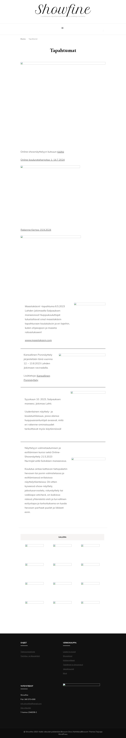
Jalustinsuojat (68, 669)
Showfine (63, 9)
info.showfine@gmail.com (31, 703)
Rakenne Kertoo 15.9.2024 (36, 229)
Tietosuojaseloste (28, 652)
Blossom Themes (88, 732)
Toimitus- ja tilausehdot (30, 656)
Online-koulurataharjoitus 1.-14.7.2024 (43, 159)
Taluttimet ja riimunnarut (73, 665)
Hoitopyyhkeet (69, 660)
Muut (65, 673)
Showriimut (67, 656)
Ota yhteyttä (26, 708)
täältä (60, 151)
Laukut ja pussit (69, 652)
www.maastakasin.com (38, 340)
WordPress (62, 734)
